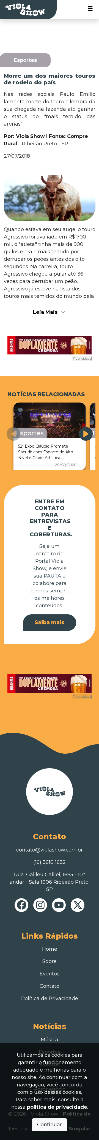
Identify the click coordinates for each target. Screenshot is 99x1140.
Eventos (49, 974)
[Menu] (90, 10)
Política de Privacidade (49, 998)
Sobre (49, 961)
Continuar (49, 1125)
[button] (86, 434)
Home (49, 949)
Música (49, 1040)
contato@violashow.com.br (49, 850)
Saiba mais (49, 622)
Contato (49, 986)
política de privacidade (57, 1107)
